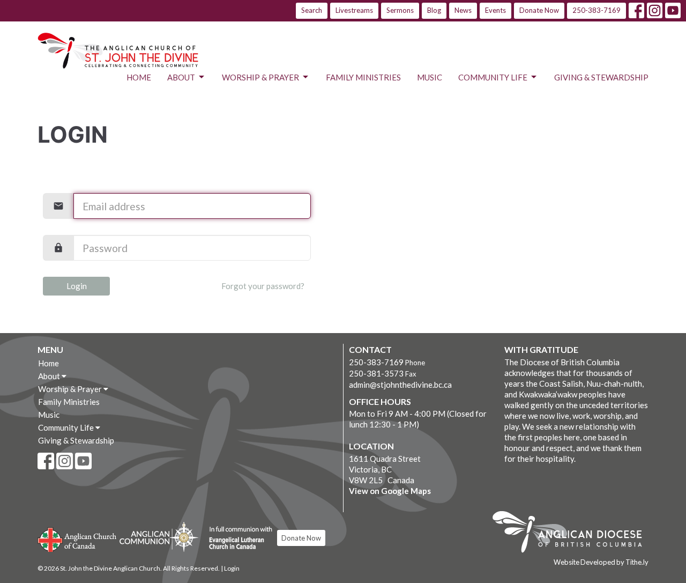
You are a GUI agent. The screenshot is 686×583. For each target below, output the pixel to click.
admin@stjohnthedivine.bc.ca (400, 384)
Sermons (400, 10)
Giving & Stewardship (601, 77)
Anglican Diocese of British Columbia (572, 534)
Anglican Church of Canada (77, 538)
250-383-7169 (596, 10)
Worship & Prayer (260, 77)
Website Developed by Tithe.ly (601, 562)
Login (76, 286)
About (181, 77)
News (463, 10)
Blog (434, 10)
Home (138, 77)
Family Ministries (363, 77)
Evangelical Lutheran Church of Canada (236, 538)
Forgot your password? (262, 286)
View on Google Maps (390, 491)
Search (311, 10)
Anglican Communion (159, 536)
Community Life (492, 77)
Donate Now (539, 10)
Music (429, 77)
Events (495, 10)
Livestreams (354, 10)
